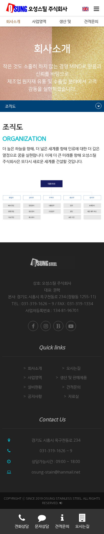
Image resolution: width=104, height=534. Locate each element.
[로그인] (60, 503)
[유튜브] (71, 326)
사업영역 (39, 21)
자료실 (73, 396)
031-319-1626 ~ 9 (56, 450)
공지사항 (35, 396)
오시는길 (73, 368)
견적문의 (91, 21)
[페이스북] (33, 326)
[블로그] (58, 326)
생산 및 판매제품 (65, 22)
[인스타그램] (46, 326)
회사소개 (13, 21)
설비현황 (35, 387)
